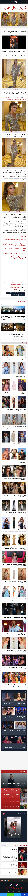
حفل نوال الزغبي (9, 292)
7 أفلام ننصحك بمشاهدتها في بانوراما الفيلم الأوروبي (14, 253)
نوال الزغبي (23, 292)
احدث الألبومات (21, 813)
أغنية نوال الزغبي (16, 292)
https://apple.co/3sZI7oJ (16, 287)
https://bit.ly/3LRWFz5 (13, 289)
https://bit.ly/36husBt (16, 284)
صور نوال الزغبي (22, 294)
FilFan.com (22, 891)
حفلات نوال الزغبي (15, 294)
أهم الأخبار (22, 771)
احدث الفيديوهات (15, 845)
